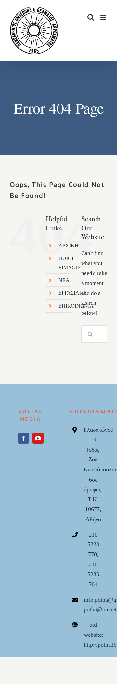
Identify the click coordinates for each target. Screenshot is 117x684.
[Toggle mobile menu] (103, 17)
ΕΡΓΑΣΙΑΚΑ (72, 293)
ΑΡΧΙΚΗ (68, 245)
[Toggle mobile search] (90, 17)
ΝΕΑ (64, 280)
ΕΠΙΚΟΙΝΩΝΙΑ (76, 306)
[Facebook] (23, 438)
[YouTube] (38, 438)
